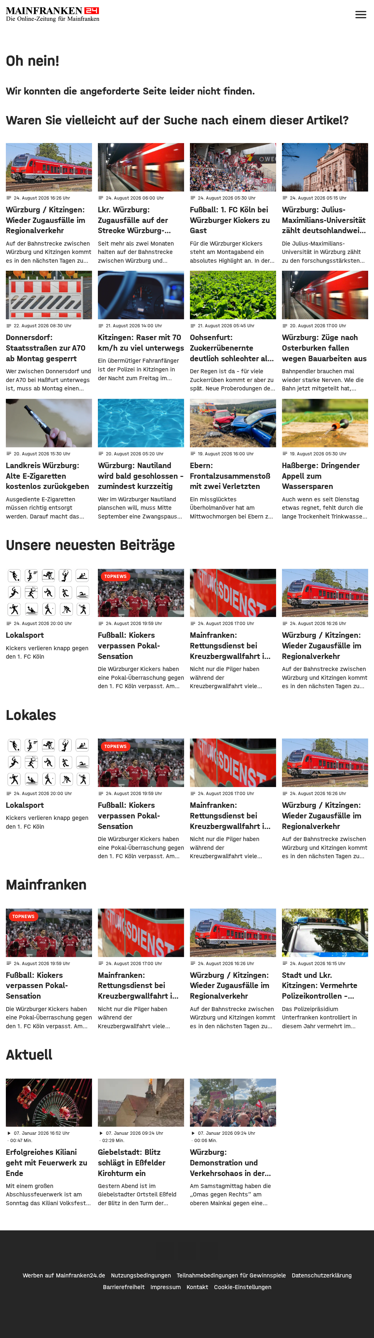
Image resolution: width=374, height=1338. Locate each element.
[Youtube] (209, 1251)
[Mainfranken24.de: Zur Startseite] (52, 14)
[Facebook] (165, 1251)
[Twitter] (187, 1251)
